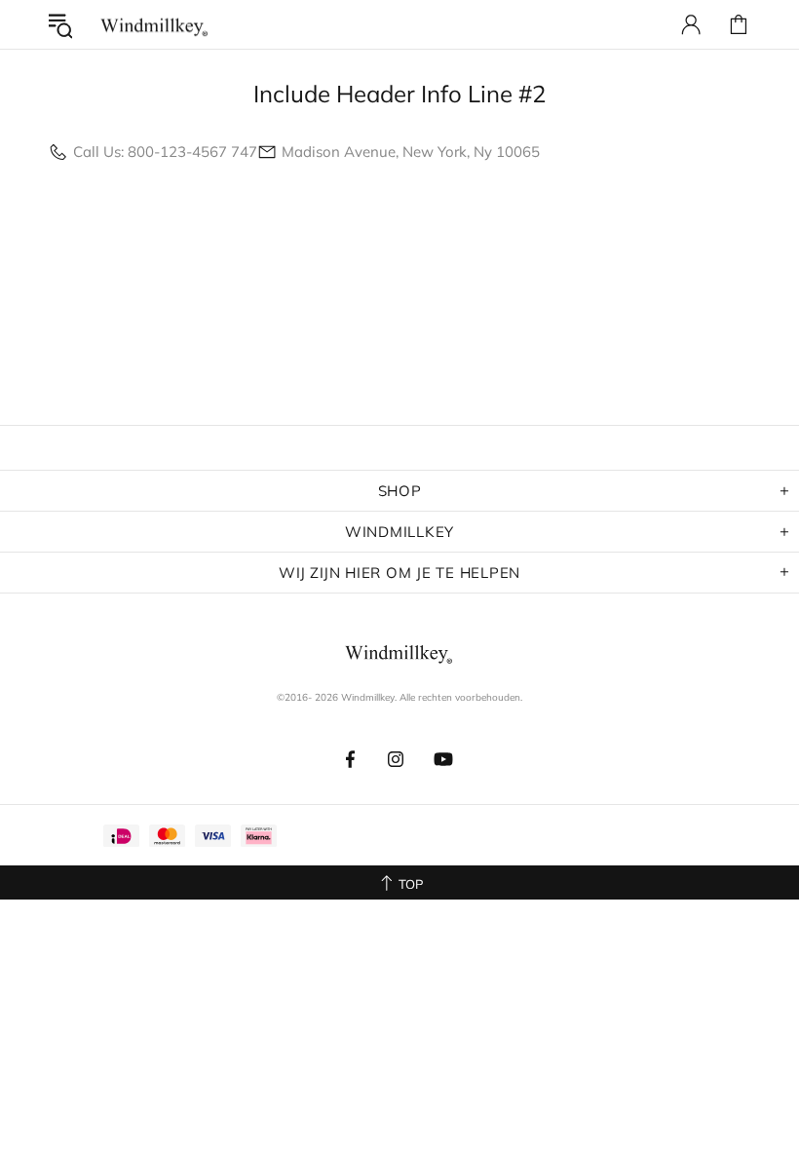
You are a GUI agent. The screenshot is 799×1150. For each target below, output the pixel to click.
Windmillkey (155, 25)
